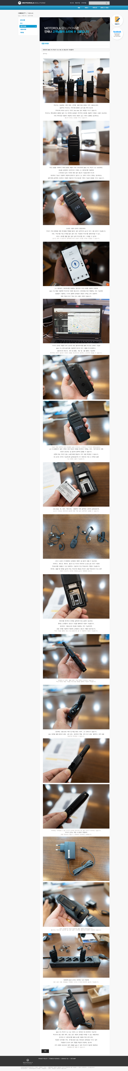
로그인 (72, 3)
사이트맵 (83, 3)
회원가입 (77, 3)
